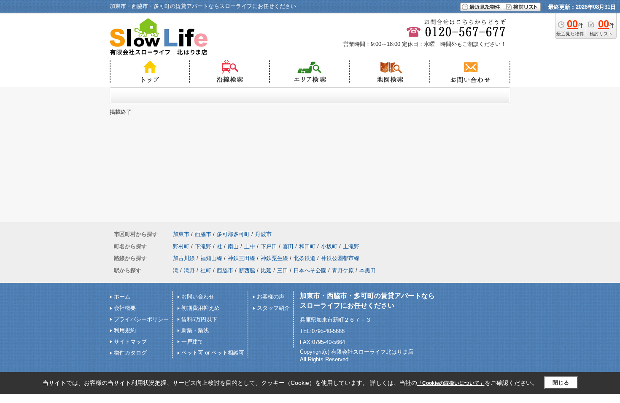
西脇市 (203, 234)
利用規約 (125, 330)
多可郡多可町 (233, 234)
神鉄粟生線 (274, 258)
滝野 (189, 270)
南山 (233, 246)
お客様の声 (270, 296)
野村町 (181, 246)
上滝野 (351, 246)
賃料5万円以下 (199, 319)
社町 (205, 270)
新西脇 (247, 270)
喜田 (288, 246)
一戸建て (192, 342)
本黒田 (367, 270)
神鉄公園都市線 (340, 258)
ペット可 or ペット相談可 (212, 352)
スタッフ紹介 (273, 308)
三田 (282, 270)
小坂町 (329, 246)
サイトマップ (130, 342)
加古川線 (184, 258)
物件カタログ (130, 352)
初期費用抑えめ (200, 308)
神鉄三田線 (241, 258)
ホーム (122, 296)
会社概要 (125, 308)
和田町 (307, 246)
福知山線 (211, 258)
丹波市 (263, 234)
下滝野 (203, 246)
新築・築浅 (195, 330)
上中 (249, 246)
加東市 (181, 234)
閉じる (561, 382)
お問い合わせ (197, 296)
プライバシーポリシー (141, 319)
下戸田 (269, 246)
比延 (266, 270)
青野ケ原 (343, 270)
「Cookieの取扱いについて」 (451, 383)
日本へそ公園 (310, 270)
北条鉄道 (304, 258)
